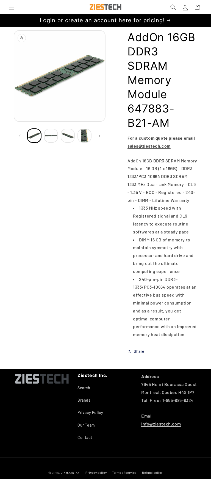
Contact (84, 437)
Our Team (86, 425)
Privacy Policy (90, 412)
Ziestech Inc (70, 473)
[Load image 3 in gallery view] (68, 136)
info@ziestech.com (161, 423)
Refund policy (152, 472)
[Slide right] (99, 136)
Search (83, 387)
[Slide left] (20, 136)
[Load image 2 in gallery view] (51, 136)
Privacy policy (96, 472)
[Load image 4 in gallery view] (84, 136)
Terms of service (124, 472)
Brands (84, 400)
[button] (11, 7)
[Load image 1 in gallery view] (34, 136)
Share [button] (139, 351)
